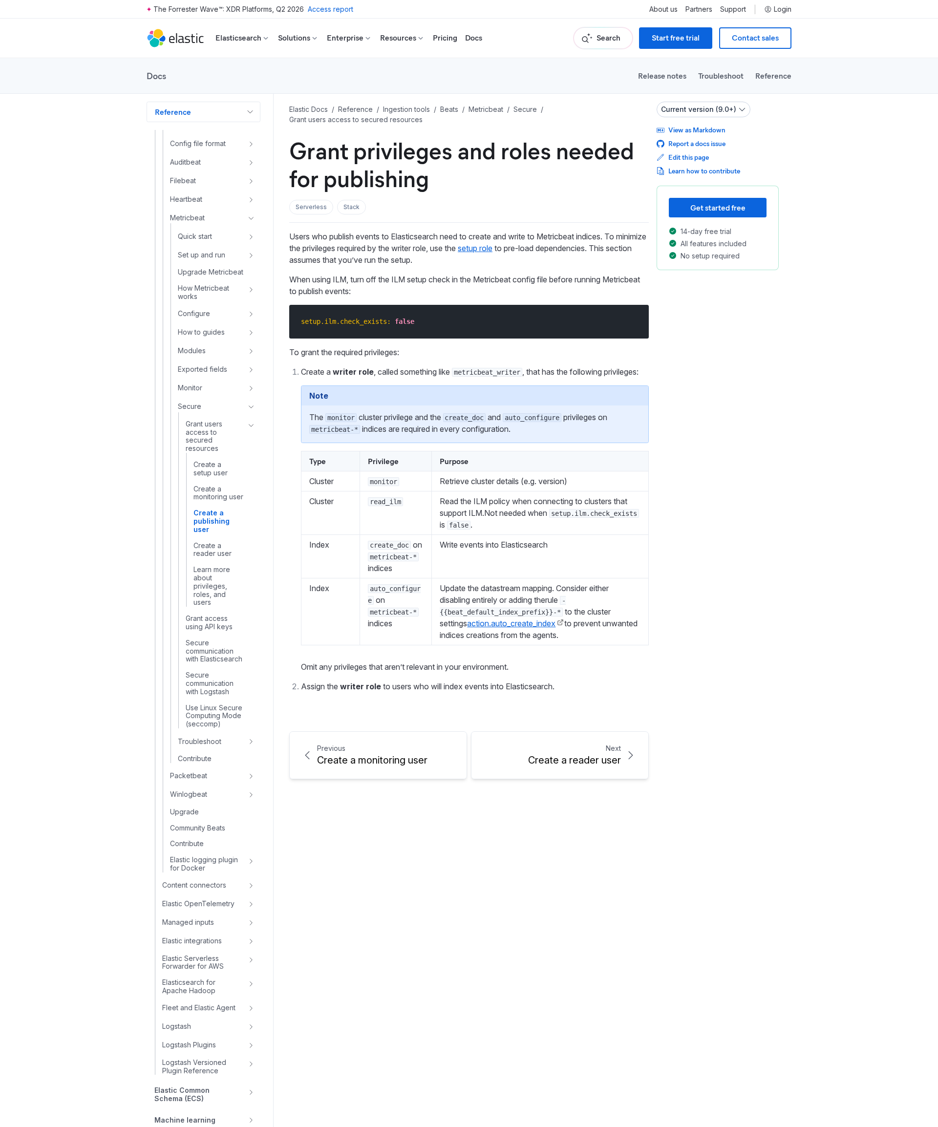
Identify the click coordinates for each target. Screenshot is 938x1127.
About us (663, 9)
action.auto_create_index (511, 623)
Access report (330, 9)
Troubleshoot (721, 75)
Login (782, 9)
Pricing (445, 38)
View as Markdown (696, 129)
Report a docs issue (696, 143)
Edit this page (688, 157)
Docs (473, 38)
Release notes (662, 75)
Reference (773, 75)
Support (733, 9)
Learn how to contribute (704, 170)
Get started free (718, 207)
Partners (698, 9)
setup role (475, 248)
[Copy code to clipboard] (634, 321)
